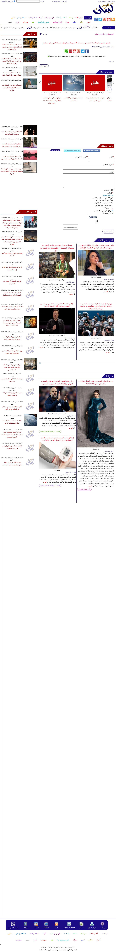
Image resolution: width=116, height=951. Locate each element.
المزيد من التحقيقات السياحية (50, 431)
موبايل (26, 927)
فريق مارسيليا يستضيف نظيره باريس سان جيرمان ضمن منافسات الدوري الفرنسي (12, 434)
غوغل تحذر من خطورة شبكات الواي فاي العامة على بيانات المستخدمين (12, 367)
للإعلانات (46, 927)
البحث (42, 1)
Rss (57, 927)
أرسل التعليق (108, 231)
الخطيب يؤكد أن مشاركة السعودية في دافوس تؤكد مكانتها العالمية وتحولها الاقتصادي (11, 61)
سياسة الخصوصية (13, 927)
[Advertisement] (46, 10)
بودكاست (102, 927)
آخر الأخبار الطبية (84, 489)
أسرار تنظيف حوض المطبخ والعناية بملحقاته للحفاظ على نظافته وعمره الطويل (12, 171)
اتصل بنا (36, 927)
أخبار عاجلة (99, 34)
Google (3, 1)
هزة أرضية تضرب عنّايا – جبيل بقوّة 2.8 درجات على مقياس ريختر (61, 27)
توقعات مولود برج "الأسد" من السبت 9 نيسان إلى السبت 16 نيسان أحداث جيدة (12, 323)
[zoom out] (46, 34)
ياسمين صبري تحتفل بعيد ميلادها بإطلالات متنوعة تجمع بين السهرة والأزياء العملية (12, 47)
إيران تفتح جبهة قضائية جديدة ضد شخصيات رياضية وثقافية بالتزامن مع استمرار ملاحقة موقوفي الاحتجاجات (96, 306)
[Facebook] (91, 151)
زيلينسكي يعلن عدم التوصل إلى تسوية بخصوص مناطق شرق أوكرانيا (12, 87)
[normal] (43, 34)
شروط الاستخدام (108, 195)
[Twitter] (72, 151)
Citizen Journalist (69, 927)
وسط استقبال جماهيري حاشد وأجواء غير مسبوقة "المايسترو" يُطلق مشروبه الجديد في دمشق (57, 247)
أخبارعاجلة (109, 34)
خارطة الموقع (92, 927)
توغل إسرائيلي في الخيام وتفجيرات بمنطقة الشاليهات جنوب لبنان (52, 100)
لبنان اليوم (10, 1)
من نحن (82, 927)
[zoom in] (40, 34)
